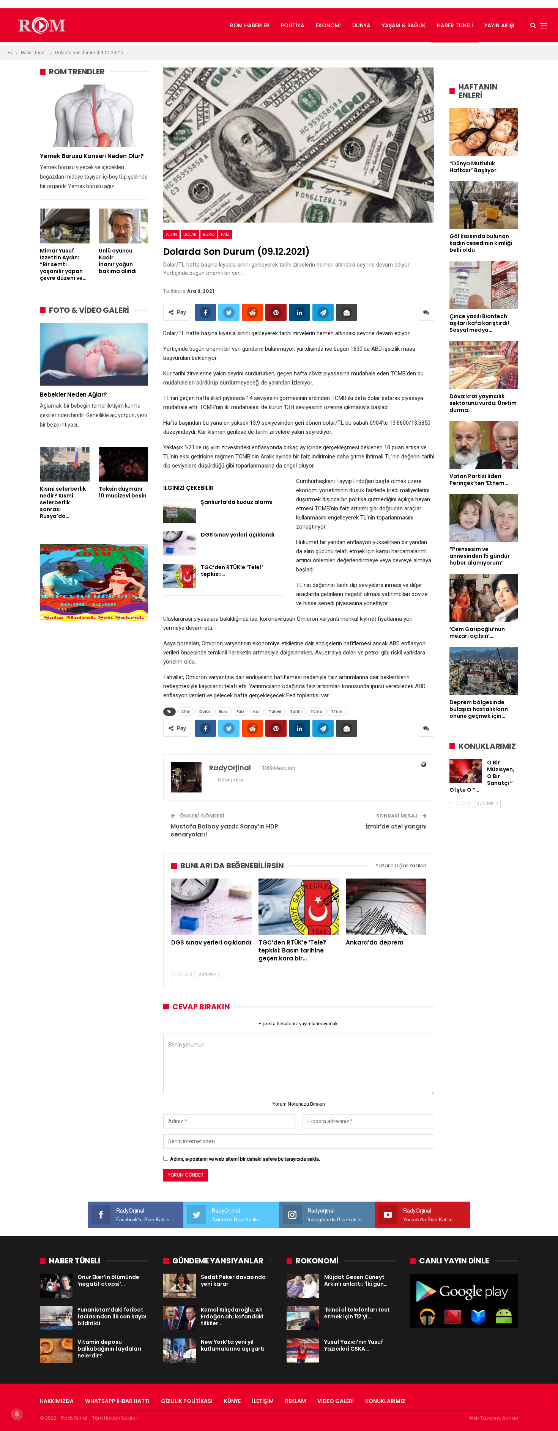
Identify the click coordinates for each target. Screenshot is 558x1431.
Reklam (295, 1401)
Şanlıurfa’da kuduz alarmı (237, 502)
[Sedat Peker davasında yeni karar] (179, 1286)
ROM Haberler (250, 25)
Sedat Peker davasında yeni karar (233, 1280)
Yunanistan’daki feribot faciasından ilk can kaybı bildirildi (112, 1316)
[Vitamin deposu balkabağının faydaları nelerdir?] (56, 1350)
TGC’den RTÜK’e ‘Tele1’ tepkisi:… (232, 570)
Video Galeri (335, 1401)
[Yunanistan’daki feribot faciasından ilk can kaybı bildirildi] (56, 1318)
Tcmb (316, 711)
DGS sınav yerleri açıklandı (237, 534)
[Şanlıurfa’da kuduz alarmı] (179, 511)
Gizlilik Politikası (187, 1401)
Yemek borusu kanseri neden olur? (92, 156)
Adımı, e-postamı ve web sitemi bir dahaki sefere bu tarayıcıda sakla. (245, 1159)
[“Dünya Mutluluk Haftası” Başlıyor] (483, 132)
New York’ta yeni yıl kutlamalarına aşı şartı (233, 1345)
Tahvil (275, 711)
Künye (232, 1401)
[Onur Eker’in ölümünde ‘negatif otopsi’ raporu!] (56, 1286)
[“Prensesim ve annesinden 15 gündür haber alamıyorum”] (483, 518)
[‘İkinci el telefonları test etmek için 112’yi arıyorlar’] (303, 1318)
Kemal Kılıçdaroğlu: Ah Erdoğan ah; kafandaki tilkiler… (232, 1316)
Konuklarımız (385, 1401)
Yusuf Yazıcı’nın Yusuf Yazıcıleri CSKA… (353, 1345)
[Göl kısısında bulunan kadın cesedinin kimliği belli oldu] (483, 205)
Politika (292, 25)
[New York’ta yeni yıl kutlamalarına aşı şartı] (179, 1350)
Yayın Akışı (499, 25)
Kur (256, 711)
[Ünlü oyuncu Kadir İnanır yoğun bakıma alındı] (123, 226)
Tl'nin (336, 711)
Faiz (225, 234)
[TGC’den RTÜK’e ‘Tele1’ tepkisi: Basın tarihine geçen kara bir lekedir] (179, 576)
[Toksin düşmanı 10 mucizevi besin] (123, 464)
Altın (171, 234)
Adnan (510, 1418)
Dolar (190, 234)
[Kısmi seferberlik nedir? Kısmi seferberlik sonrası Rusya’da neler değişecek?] (65, 464)
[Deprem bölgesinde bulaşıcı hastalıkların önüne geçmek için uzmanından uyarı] (483, 671)
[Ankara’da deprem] (386, 907)
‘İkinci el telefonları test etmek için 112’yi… (357, 1313)
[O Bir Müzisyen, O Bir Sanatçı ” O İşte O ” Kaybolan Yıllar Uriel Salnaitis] (465, 771)
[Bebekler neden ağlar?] (94, 354)
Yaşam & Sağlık (404, 25)
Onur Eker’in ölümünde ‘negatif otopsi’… (108, 1280)
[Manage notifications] (17, 1414)
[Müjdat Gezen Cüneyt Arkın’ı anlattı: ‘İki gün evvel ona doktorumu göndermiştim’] (303, 1286)
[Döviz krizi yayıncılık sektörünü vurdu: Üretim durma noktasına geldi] (483, 365)
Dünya (361, 25)
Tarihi (296, 711)
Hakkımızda (57, 1401)
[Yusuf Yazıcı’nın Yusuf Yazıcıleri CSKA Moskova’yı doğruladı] (303, 1350)
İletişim (263, 1401)
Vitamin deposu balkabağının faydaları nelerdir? (109, 1348)
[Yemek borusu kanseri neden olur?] (94, 116)
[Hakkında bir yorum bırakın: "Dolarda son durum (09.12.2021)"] (426, 312)
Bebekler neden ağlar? (73, 395)
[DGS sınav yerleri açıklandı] (179, 543)
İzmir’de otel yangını (396, 826)
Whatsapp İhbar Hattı (117, 1401)
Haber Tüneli (455, 25)
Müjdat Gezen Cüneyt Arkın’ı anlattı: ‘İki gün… (356, 1280)
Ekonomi (328, 25)
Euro (208, 234)
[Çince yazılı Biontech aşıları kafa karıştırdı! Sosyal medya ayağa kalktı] (483, 285)
